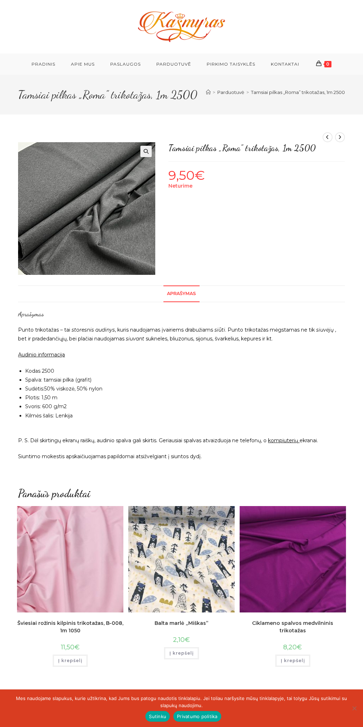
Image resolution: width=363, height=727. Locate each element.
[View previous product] (328, 137)
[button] (146, 151)
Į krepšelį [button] (70, 660)
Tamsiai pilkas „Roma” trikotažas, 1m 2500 (298, 92)
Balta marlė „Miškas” (181, 623)
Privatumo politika (197, 716)
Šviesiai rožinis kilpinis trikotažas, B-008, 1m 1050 (70, 627)
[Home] (208, 92)
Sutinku (157, 716)
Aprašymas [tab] (181, 293)
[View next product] (340, 137)
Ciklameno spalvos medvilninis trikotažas (292, 627)
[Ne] (354, 708)
